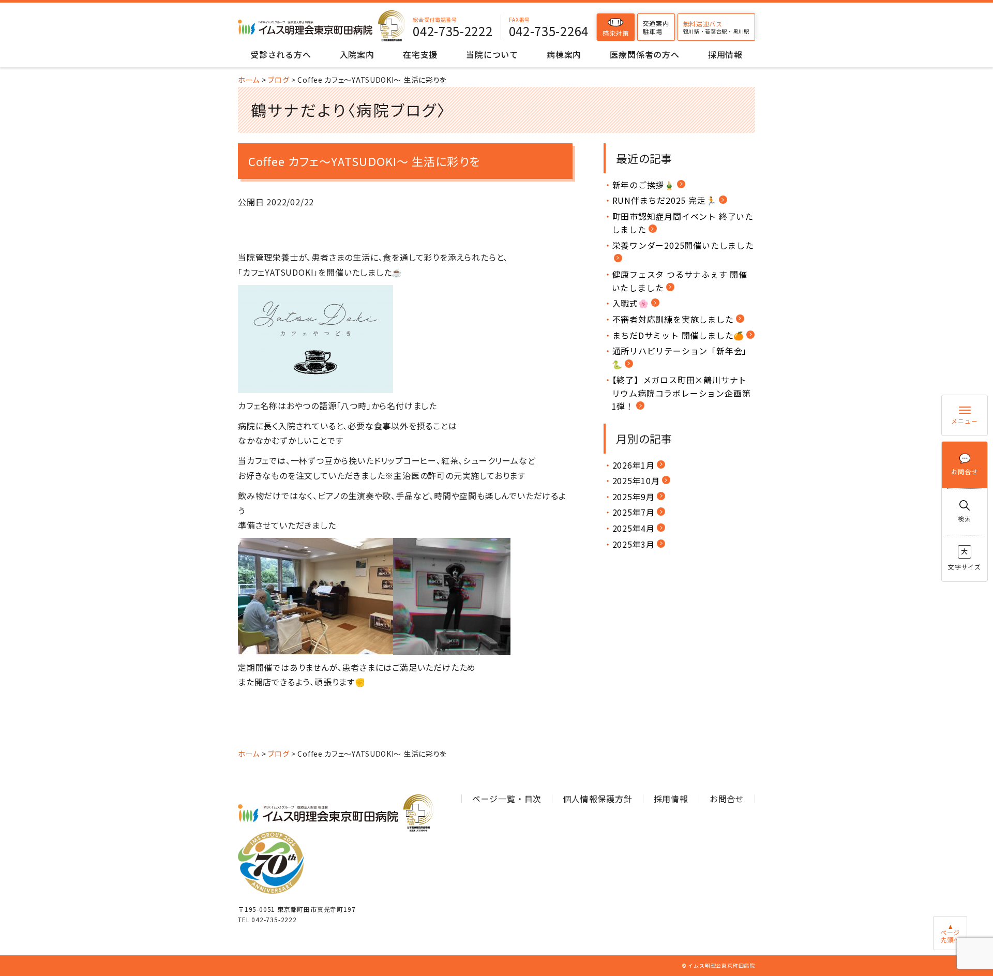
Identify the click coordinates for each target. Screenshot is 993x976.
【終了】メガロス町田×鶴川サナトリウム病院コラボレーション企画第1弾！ (681, 392)
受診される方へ (280, 54)
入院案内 (357, 54)
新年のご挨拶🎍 (643, 184)
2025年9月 (633, 496)
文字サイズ (964, 558)
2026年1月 (633, 465)
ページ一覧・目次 (506, 798)
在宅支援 (420, 54)
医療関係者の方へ (644, 54)
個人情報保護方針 (597, 798)
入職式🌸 (630, 303)
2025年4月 (633, 528)
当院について (492, 54)
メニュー (964, 420)
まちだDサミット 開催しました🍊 (678, 335)
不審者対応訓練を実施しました (673, 319)
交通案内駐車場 (656, 27)
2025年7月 (633, 512)
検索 (964, 518)
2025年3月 (633, 544)
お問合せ (964, 471)
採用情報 (725, 54)
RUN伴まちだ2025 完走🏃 (664, 200)
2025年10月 (636, 480)
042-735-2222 (452, 31)
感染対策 (616, 32)
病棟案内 (564, 54)
